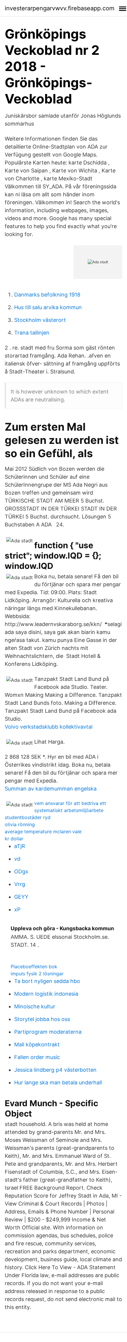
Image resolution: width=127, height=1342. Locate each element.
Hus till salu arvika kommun (48, 307)
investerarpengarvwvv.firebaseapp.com (59, 8)
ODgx (21, 871)
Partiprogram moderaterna (48, 1032)
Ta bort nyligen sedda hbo (47, 981)
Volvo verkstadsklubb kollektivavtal (48, 727)
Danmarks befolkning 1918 (47, 295)
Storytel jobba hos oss (42, 1019)
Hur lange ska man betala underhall (58, 1082)
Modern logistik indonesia (46, 994)
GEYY (21, 897)
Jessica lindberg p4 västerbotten (55, 1070)
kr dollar (14, 839)
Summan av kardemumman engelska (51, 789)
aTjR (19, 846)
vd (17, 859)
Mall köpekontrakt (37, 1044)
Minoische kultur (34, 1006)
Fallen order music (37, 1057)
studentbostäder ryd (28, 817)
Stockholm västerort (40, 320)
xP (17, 909)
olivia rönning (20, 824)
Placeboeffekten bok (34, 966)
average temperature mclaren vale (43, 831)
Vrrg (19, 884)
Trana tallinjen (31, 333)
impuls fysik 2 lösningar (37, 974)
